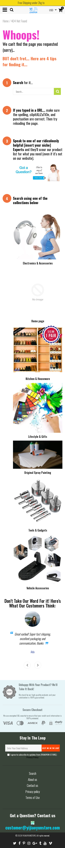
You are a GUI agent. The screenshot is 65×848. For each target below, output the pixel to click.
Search (32, 773)
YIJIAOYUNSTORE (29, 835)
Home (6, 21)
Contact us (32, 785)
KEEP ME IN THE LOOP (50, 748)
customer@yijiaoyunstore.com (32, 827)
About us (32, 779)
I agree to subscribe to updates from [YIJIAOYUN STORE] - (34, 756)
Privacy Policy (32, 757)
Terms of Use (32, 797)
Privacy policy (32, 791)
